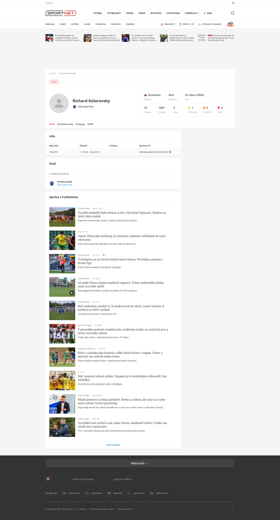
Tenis (142, 13)
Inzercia (82, 509)
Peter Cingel (83, 395)
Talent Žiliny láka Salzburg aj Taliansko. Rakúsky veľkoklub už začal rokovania (121, 237)
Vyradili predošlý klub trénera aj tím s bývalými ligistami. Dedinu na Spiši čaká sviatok (122, 214)
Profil (52, 124)
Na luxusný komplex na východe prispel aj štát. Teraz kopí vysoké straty (221, 37)
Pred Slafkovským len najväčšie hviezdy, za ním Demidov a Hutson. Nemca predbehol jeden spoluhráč (67, 37)
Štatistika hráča (65, 124)
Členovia (52, 73)
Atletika (155, 13)
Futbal (97, 13)
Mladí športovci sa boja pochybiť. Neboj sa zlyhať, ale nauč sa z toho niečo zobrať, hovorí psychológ (121, 401)
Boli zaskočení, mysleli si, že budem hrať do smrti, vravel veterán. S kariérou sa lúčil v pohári (121, 307)
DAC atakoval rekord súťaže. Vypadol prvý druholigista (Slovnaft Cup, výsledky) (122, 377)
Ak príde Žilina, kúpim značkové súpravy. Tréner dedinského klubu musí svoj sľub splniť (121, 284)
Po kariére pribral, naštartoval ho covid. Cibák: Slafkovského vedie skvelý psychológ (182, 37)
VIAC (209, 13)
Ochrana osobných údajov (102, 509)
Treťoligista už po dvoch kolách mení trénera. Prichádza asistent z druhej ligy (120, 261)
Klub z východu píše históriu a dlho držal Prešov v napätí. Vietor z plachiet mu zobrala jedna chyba (120, 354)
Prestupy (80, 124)
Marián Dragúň (85, 325)
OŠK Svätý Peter (86, 106)
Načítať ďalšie (113, 444)
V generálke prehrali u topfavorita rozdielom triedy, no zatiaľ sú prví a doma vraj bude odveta (123, 331)
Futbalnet (114, 13)
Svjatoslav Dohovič (86, 348)
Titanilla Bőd (83, 208)
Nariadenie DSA (124, 509)
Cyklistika (173, 13)
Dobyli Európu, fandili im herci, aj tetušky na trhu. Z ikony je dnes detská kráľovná (106, 37)
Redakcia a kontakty (83, 479)
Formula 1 (191, 13)
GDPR (90, 124)
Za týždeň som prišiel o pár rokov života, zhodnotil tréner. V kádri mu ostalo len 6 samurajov (122, 424)
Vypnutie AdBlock (122, 479)
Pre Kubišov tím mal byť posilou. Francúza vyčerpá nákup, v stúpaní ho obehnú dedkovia (144, 37)
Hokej (129, 13)
